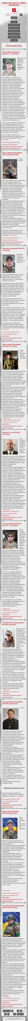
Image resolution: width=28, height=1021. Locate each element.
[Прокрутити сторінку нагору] (25, 1018)
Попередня (7, 1011)
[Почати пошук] (21, 15)
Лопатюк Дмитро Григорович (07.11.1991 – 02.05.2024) (11, 524)
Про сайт (14, 40)
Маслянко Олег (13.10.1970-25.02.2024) (11, 433)
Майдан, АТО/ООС (14, 25)
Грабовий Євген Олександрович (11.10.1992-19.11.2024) (13, 623)
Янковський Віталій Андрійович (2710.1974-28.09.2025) (12, 703)
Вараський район (14, 28)
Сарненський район (14, 37)
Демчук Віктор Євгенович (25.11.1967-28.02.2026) (10, 812)
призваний (5, 558)
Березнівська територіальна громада (12, 146)
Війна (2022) (5, 148)
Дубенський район (14, 31)
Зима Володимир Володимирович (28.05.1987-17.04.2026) (13, 906)
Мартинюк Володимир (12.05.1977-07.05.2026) (13, 249)
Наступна (20, 1014)
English (14, 17)
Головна (14, 22)
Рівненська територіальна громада (12, 338)
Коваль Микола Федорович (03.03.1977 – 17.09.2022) (11, 53)
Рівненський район (14, 34)
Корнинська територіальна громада (12, 899)
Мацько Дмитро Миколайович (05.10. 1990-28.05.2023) (12, 154)
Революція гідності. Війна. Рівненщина (14, 4)
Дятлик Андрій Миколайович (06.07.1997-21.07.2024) (11, 345)
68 (14, 1014)
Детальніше (5, 139)
